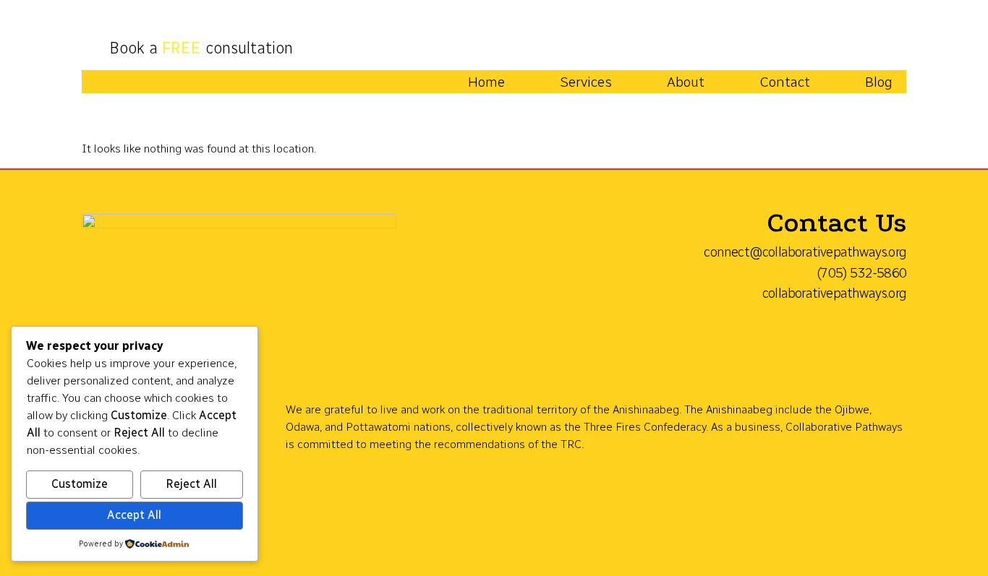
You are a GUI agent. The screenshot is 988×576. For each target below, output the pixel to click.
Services (586, 81)
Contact (784, 81)
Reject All (191, 484)
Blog (879, 81)
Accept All (134, 515)
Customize (79, 484)
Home (486, 81)
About (685, 81)
